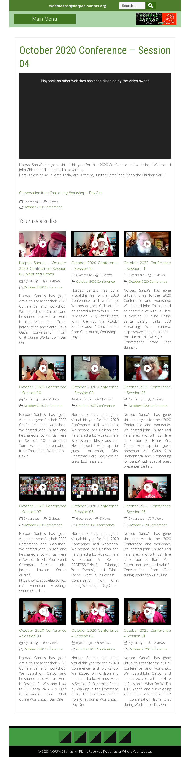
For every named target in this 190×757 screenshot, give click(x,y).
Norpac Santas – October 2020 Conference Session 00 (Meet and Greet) (42, 268)
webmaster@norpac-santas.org (77, 5)
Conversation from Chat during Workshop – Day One (61, 192)
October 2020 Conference (43, 207)
